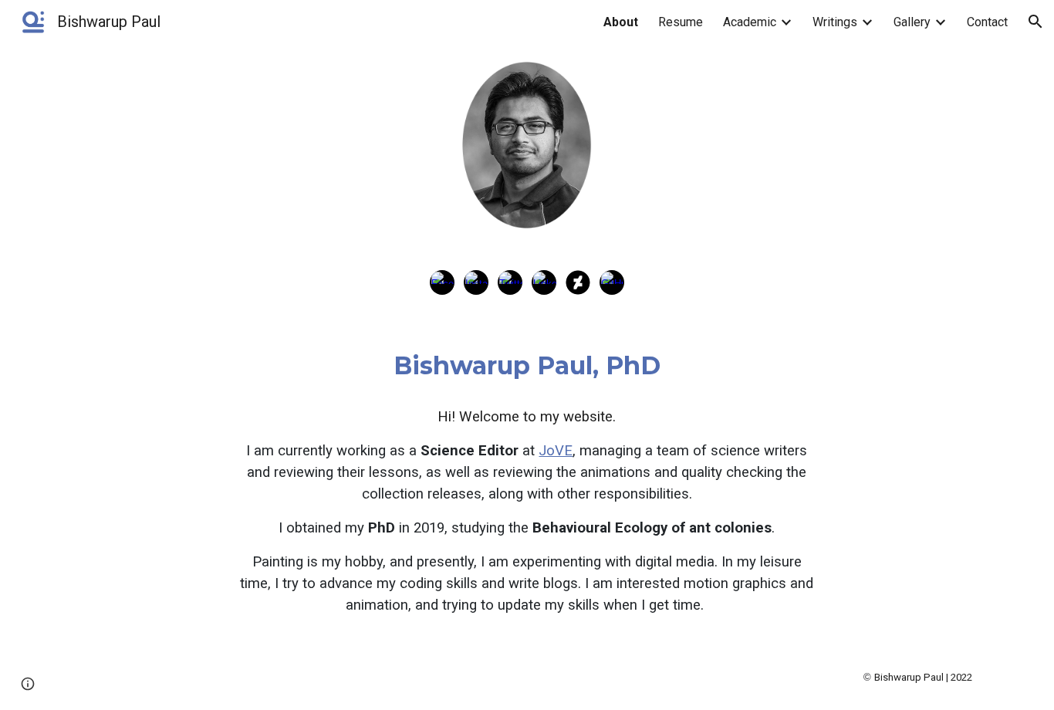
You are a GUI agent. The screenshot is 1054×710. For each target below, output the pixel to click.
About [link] (620, 22)
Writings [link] (834, 22)
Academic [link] (749, 22)
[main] (527, 365)
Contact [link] (987, 22)
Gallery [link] (912, 22)
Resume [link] (680, 22)
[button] (1035, 21)
